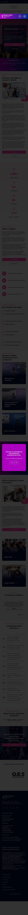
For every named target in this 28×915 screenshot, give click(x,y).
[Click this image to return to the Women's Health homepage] (6, 16)
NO (16, 462)
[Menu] (25, 16)
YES (12, 462)
